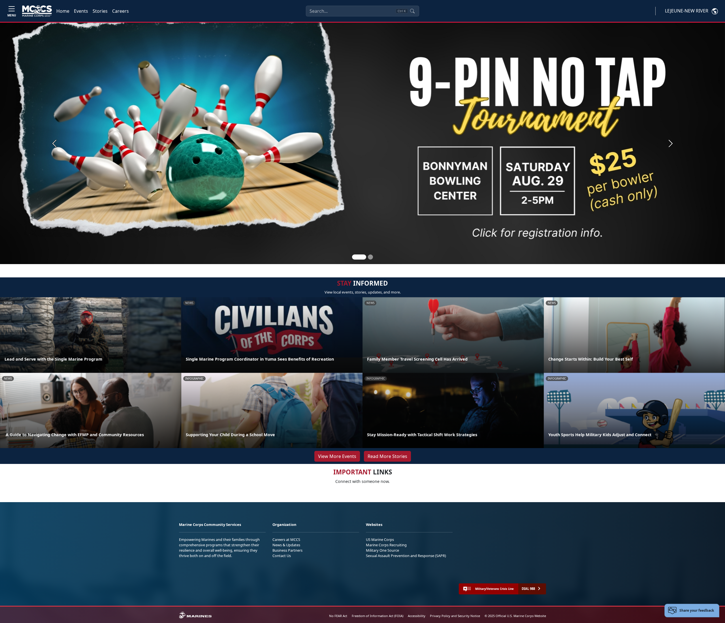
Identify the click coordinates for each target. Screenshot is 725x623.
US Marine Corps (380, 539)
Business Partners (287, 550)
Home (62, 11)
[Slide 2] (370, 257)
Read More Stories (387, 456)
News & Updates (286, 544)
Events (81, 11)
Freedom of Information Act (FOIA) (377, 616)
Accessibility (416, 616)
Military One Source (382, 550)
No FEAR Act (338, 616)
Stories (100, 11)
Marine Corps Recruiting (386, 544)
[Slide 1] (359, 257)
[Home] (37, 11)
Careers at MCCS (286, 539)
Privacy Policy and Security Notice (455, 616)
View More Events (337, 456)
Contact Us (281, 555)
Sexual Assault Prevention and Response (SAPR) (406, 555)
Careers (120, 11)
